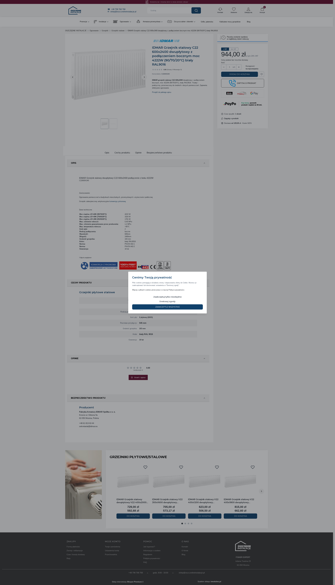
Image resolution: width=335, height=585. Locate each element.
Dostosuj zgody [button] (167, 301)
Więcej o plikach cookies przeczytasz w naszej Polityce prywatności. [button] (158, 290)
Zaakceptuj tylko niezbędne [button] (167, 296)
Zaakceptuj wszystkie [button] (167, 307)
